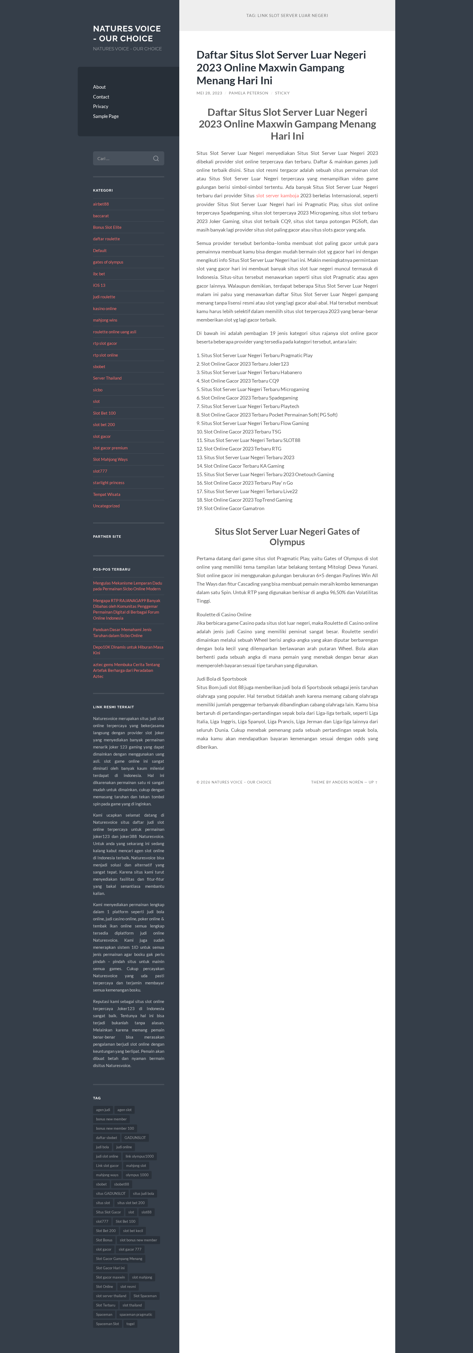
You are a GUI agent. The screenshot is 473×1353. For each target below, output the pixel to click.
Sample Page (106, 116)
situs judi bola (143, 1193)
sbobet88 (121, 1184)
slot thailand (132, 1305)
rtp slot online (105, 354)
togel (130, 1324)
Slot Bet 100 (104, 412)
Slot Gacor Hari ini (110, 1268)
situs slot (103, 1203)
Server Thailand (107, 377)
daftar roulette (106, 238)
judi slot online (107, 1156)
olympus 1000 (137, 1175)
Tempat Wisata (106, 494)
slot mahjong (142, 1277)
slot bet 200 (104, 424)
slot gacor (102, 436)
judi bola (102, 1147)
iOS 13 (99, 285)
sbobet (99, 366)
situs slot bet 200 (131, 1203)
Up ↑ (373, 782)
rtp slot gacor (105, 343)
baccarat (101, 215)
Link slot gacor (107, 1165)
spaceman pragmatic (136, 1314)
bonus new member (111, 1119)
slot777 (100, 471)
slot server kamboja (277, 195)
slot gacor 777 (130, 1249)
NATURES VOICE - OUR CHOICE (127, 33)
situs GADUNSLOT (111, 1193)
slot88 (147, 1212)
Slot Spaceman (145, 1296)
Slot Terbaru (105, 1305)
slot (96, 401)
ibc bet (99, 273)
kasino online (105, 308)
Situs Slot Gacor (108, 1212)
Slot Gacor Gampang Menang (119, 1258)
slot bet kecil (133, 1230)
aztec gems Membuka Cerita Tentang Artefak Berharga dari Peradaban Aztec (126, 670)
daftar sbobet (106, 1137)
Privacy (100, 106)
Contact (101, 97)
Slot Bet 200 (106, 1230)
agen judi (103, 1110)
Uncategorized (106, 505)
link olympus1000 (140, 1156)
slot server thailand (111, 1296)
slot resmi (128, 1286)
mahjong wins (105, 319)
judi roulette (104, 296)
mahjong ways (107, 1175)
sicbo (97, 389)
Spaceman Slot (107, 1324)
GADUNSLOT (135, 1137)
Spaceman (104, 1314)
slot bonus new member (138, 1240)
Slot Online (104, 1286)
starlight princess (109, 482)
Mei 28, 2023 (209, 93)
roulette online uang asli (114, 331)
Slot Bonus (104, 1240)
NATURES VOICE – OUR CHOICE (242, 782)
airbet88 (101, 203)
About (99, 87)
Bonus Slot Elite (107, 227)
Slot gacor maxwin (110, 1277)
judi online (124, 1147)
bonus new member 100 (115, 1128)
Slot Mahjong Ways (110, 459)
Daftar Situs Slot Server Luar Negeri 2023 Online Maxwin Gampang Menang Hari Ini (281, 67)
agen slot (124, 1110)
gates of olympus (108, 261)
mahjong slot (136, 1165)
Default (100, 250)
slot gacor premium (110, 447)
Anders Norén (347, 782)
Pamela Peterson (249, 93)
